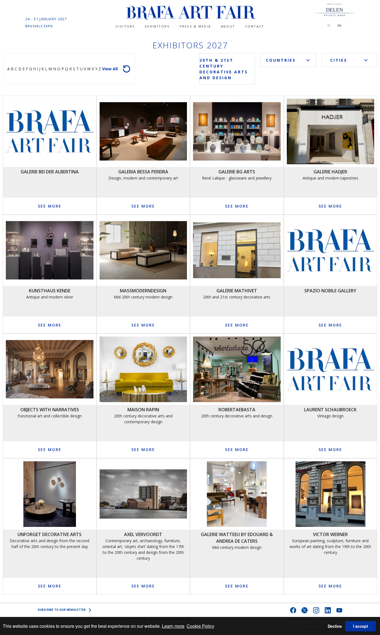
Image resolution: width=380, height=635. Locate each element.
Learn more (173, 626)
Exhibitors (157, 26)
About (228, 26)
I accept (360, 626)
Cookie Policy (200, 626)
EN (339, 25)
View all (110, 68)
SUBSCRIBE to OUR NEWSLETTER (62, 610)
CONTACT (254, 26)
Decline (335, 626)
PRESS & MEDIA (195, 26)
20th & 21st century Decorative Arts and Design (223, 69)
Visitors (125, 26)
